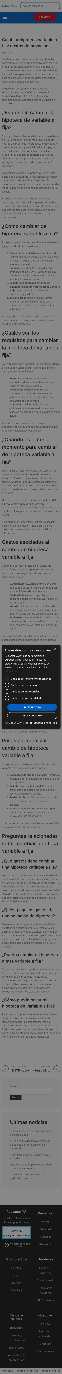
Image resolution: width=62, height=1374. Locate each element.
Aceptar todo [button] (32, 707)
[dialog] (31, 687)
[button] (43, 723)
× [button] (55, 649)
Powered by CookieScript (17, 723)
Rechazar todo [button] (32, 715)
